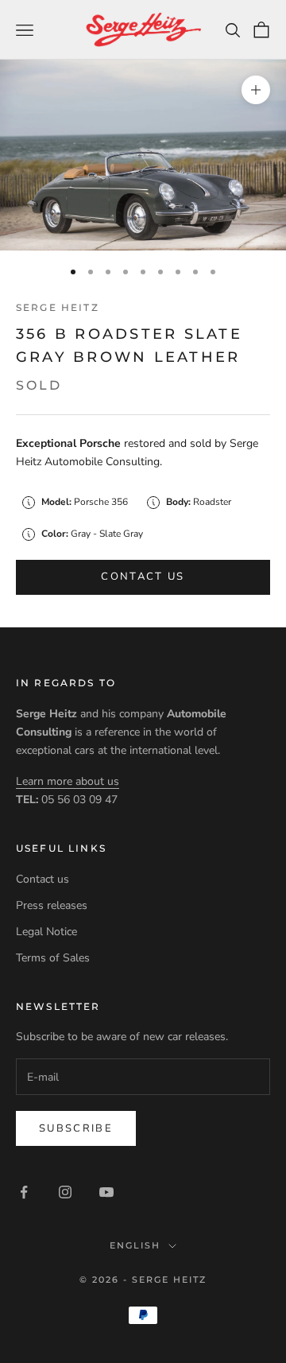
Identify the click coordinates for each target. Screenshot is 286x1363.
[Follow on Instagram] (65, 1192)
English (135, 1245)
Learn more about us (67, 781)
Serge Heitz (57, 307)
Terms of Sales (53, 957)
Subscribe (76, 1128)
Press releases (51, 905)
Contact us (142, 576)
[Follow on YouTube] (106, 1192)
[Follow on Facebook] (24, 1192)
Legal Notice (46, 931)
